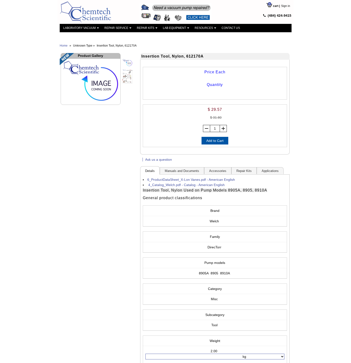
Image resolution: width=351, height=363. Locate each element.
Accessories (217, 171)
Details (150, 171)
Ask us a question (158, 159)
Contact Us (231, 28)
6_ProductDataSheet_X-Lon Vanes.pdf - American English (191, 180)
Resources (204, 28)
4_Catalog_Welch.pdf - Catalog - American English (186, 185)
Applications (270, 171)
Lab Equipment (174, 28)
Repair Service (116, 28)
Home (64, 45)
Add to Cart (214, 141)
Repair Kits (145, 28)
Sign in (285, 6)
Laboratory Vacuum (79, 28)
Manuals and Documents (182, 171)
